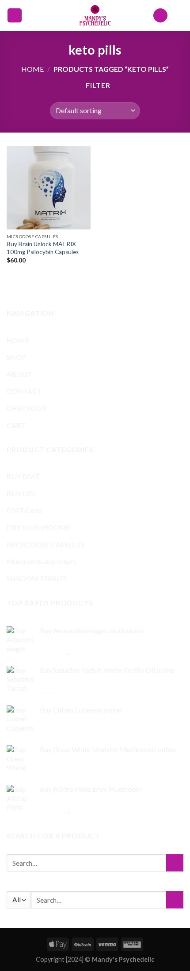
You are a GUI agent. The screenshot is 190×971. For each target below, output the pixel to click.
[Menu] (15, 15)
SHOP (16, 357)
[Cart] (179, 15)
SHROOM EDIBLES (37, 578)
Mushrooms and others (41, 561)
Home (32, 69)
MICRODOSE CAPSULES (46, 544)
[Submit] (174, 862)
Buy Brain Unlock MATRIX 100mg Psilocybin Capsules (43, 247)
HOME (18, 340)
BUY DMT (23, 476)
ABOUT (19, 374)
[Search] (160, 15)
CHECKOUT (27, 408)
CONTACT (24, 391)
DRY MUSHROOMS (38, 527)
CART (16, 425)
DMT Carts (24, 510)
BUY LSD (21, 493)
